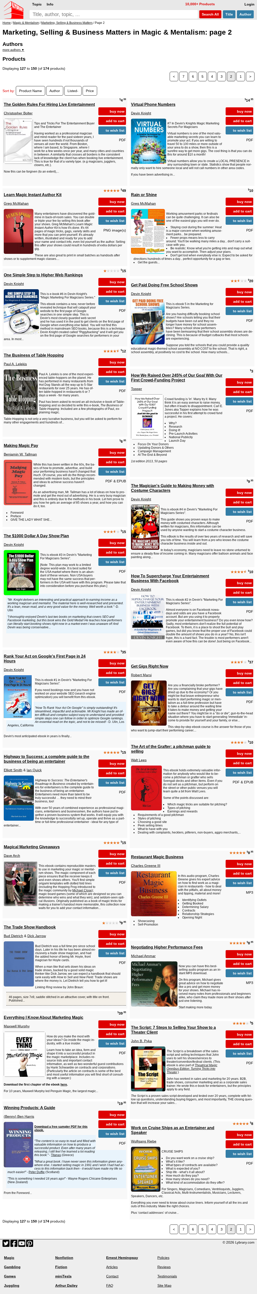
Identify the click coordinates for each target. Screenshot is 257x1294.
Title (229, 14)
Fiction (61, 1267)
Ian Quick (34, 770)
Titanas (56, 1155)
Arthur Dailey (66, 1285)
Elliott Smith (13, 770)
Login (249, 4)
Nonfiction (64, 1258)
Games (10, 1276)
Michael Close (82, 890)
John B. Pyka (141, 1041)
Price (90, 91)
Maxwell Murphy (17, 1026)
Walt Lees (139, 760)
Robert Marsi (141, 675)
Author (245, 14)
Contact (112, 1276)
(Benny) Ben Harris (19, 1116)
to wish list (115, 130)
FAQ (109, 1285)
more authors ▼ (13, 50)
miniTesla (63, 1276)
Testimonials (167, 1276)
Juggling (11, 1285)
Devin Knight (141, 113)
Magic (9, 1258)
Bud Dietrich (13, 936)
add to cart (115, 121)
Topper (136, 389)
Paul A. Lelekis (15, 364)
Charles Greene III (145, 866)
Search (210, 14)
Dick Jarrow (36, 936)
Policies (163, 1258)
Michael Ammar (143, 956)
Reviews (164, 1267)
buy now (117, 111)
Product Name (30, 91)
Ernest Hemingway (122, 1258)
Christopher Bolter (18, 113)
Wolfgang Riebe (143, 1141)
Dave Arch (12, 856)
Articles (112, 1267)
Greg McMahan (16, 203)
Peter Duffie (37, 1172)
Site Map (164, 1285)
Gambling (12, 1267)
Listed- (73, 91)
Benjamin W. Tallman (20, 454)
